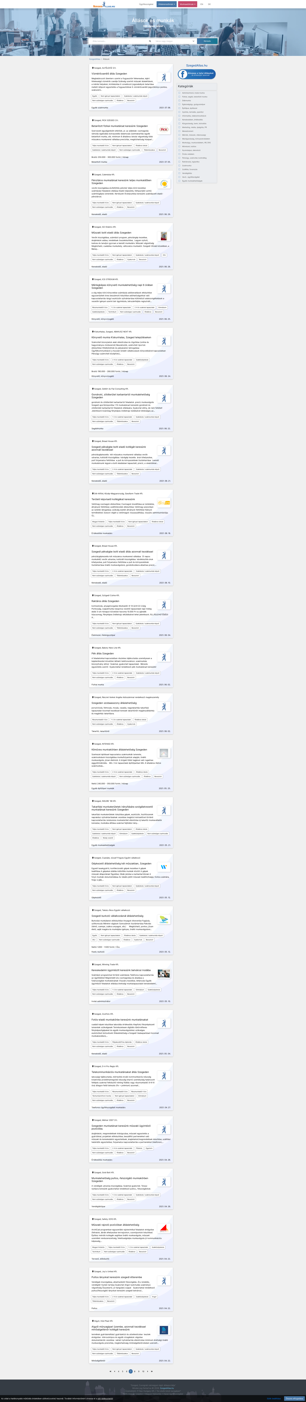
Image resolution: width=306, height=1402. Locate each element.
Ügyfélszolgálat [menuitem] (146, 4)
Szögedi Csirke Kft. (111, 595)
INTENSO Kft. (108, 744)
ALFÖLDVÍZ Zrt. (109, 68)
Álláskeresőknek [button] (166, 4)
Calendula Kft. (108, 174)
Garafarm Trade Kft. (134, 493)
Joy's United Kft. (109, 1271)
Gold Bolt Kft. (108, 1172)
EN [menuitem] (201, 4)
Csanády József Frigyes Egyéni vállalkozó (121, 858)
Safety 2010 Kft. (109, 1219)
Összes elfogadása (294, 1398)
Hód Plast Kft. (107, 1321)
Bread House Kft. (109, 441)
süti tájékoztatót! (105, 1398)
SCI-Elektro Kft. (109, 227)
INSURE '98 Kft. (109, 801)
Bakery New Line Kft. (111, 648)
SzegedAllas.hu (167, 1388)
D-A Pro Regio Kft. (110, 1066)
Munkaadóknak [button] (187, 4)
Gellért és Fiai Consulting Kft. (115, 389)
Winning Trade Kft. (110, 964)
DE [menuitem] (209, 4)
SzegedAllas (94, 59)
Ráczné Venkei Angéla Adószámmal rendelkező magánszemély (130, 697)
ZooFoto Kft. (107, 1014)
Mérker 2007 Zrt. (109, 1120)
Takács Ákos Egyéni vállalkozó (116, 910)
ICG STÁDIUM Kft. (110, 279)
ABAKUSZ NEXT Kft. (123, 331)
